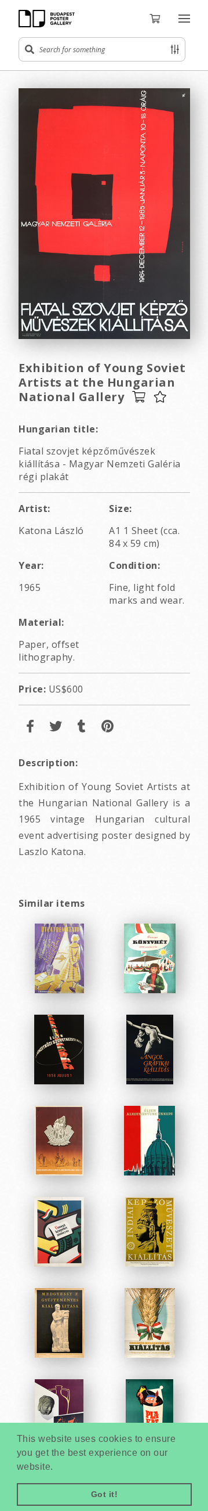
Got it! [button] (104, 1494)
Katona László (51, 530)
